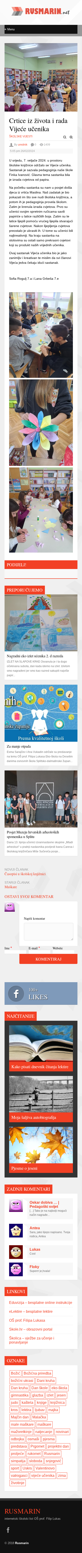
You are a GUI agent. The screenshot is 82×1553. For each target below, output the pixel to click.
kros (14, 1410)
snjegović (53, 1461)
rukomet (34, 1454)
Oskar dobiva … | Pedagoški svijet (44, 1204)
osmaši (33, 1439)
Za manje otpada (19, 746)
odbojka (17, 1439)
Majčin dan (20, 1417)
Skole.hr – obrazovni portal (30, 1329)
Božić (15, 1373)
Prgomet (37, 1446)
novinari (62, 1432)
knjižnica (57, 1402)
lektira (26, 1410)
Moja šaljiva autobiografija (33, 1117)
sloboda (35, 1461)
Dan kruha (19, 1388)
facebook (8, 1530)
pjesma (49, 1439)
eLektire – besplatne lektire (31, 1311)
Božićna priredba (37, 1373)
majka (53, 1410)
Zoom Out (65, 137)
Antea (35, 1228)
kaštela (27, 1402)
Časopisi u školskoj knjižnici (25, 873)
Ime (7, 948)
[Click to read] (41, 622)
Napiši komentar (34, 918)
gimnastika (19, 1395)
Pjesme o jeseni (24, 1168)
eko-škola (59, 1388)
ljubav (40, 1410)
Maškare (11, 886)
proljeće (17, 1454)
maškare (44, 1424)
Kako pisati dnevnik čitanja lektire (39, 1066)
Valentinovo (45, 1468)
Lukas (35, 1249)
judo (14, 1402)
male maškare (22, 1424)
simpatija (18, 1461)
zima (62, 1475)
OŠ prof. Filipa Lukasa (27, 1320)
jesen (61, 1395)
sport (15, 1468)
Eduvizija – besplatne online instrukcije (40, 1303)
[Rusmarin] (41, 14)
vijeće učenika (42, 1475)
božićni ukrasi (22, 1381)
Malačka (39, 1417)
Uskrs (27, 1468)
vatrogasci (19, 1475)
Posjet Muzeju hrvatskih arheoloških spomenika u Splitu (33, 834)
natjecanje (43, 1432)
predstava (19, 1446)
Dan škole (39, 1388)
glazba (37, 1395)
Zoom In (71, 137)
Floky (34, 1267)
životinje (17, 1483)
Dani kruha (46, 1381)
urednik (22, 144)
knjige (42, 1402)
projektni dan (58, 1446)
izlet (50, 1395)
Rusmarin (52, 1454)
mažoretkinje (21, 1432)
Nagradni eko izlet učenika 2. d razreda (35, 655)
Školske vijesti (20, 136)
